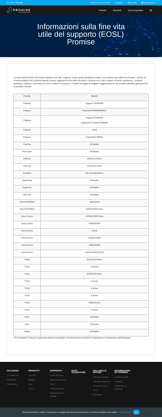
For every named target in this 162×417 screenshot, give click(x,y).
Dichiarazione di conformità (120, 387)
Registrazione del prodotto (56, 394)
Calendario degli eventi (101, 381)
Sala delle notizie (99, 371)
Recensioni (97, 395)
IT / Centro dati (12, 375)
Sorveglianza (12, 384)
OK (136, 412)
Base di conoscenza (58, 380)
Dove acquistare (135, 10)
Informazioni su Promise (100, 3)
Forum (52, 384)
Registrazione (149, 3)
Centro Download (56, 375)
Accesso (133, 3)
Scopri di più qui (124, 412)
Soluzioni (117, 10)
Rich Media (11, 380)
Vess (30, 384)
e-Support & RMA (57, 389)
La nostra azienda (121, 377)
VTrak (30, 389)
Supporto (119, 3)
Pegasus (31, 380)
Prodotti (102, 10)
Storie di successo (100, 386)
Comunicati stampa (100, 377)
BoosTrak (32, 375)
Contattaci (118, 381)
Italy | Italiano (16, 3)
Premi (95, 390)
